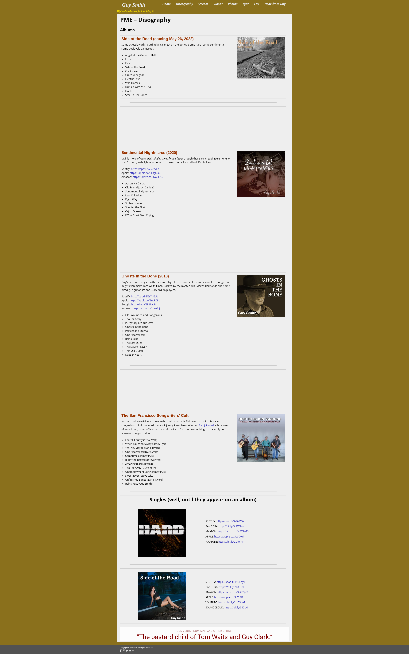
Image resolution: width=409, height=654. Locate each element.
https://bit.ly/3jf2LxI (236, 607)
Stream (203, 3)
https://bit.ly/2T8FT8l (231, 587)
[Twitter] (127, 651)
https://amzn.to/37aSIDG (148, 177)
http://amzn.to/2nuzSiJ (146, 308)
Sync (246, 3)
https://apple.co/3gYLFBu (229, 597)
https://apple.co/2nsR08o (145, 300)
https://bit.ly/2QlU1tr (230, 541)
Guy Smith (133, 5)
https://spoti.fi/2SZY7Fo (145, 169)
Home (166, 3)
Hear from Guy (274, 3)
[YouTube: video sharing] (130, 651)
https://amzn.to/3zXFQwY (232, 592)
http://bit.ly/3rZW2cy (231, 526)
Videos (217, 3)
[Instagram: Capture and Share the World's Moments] (124, 651)
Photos (232, 3)
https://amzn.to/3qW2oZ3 (233, 531)
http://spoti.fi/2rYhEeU (144, 296)
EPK (256, 3)
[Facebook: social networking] (121, 651)
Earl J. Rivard (206, 425)
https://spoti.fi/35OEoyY (230, 582)
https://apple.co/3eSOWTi (229, 536)
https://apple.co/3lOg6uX (145, 173)
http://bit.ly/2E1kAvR (143, 304)
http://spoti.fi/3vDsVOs (230, 521)
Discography (184, 3)
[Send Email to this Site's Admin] (132, 651)
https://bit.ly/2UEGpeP (231, 602)
